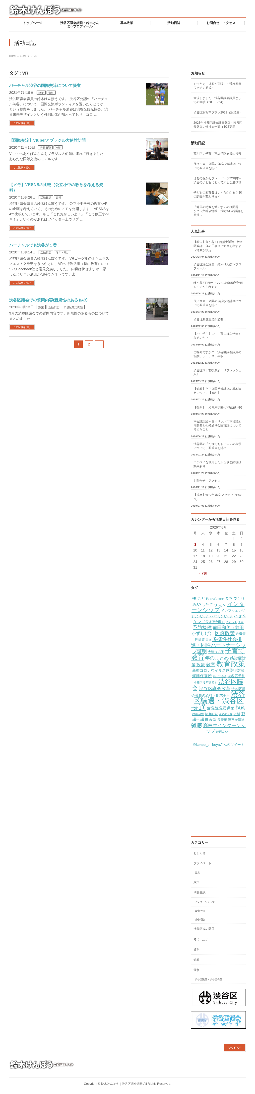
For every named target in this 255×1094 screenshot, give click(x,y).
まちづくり (235, 598)
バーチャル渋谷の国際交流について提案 (45, 85)
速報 (58, 147)
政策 (41, 92)
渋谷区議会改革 (214, 688)
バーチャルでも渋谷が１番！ (35, 245)
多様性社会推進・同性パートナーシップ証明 (218, 645)
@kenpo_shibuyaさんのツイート (218, 745)
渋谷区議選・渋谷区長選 (218, 700)
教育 (210, 664)
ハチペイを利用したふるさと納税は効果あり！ (217, 464)
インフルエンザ (233, 611)
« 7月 (203, 573)
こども (203, 598)
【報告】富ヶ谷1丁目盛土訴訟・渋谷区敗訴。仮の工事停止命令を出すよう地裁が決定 (218, 246)
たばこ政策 (217, 598)
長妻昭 (222, 720)
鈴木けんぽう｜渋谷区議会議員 (122, 1084)
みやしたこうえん (209, 604)
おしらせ (199, 853)
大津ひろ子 (216, 652)
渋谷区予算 (236, 676)
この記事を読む (22, 123)
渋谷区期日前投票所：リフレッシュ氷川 (217, 372)
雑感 (196, 725)
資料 (51, 92)
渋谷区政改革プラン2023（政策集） (217, 112)
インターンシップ (218, 607)
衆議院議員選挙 (221, 708)
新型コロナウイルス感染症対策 (218, 670)
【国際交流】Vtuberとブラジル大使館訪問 (47, 140)
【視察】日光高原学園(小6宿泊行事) (217, 407)
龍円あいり (223, 732)
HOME (13, 56)
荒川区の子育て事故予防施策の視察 (217, 153)
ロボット (231, 622)
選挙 (196, 970)
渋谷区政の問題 (73, 307)
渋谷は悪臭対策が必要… (209, 319)
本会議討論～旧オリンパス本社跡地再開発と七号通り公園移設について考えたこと (217, 425)
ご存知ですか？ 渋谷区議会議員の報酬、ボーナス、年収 (217, 354)
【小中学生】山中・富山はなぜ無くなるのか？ (217, 335)
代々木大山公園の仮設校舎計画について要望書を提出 (217, 166)
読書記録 (211, 714)
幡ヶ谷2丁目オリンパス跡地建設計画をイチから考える (218, 285)
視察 (241, 708)
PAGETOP (235, 1047)
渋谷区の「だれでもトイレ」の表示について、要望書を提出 (217, 446)
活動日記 (45, 147)
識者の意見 (226, 714)
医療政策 (225, 633)
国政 (208, 639)
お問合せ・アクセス (206, 480)
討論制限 (198, 714)
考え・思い (62, 252)
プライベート (202, 863)
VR (194, 598)
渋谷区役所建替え (205, 682)
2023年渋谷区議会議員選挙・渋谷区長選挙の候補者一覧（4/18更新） (217, 124)
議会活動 (200, 919)
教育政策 (230, 663)
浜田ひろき (220, 676)
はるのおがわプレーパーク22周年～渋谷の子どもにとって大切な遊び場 (217, 180)
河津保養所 (202, 676)
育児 (197, 872)
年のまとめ (217, 657)
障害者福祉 (236, 720)
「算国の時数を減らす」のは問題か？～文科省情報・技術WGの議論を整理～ (218, 211)
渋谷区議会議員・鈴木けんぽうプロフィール (217, 266)
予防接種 (202, 627)
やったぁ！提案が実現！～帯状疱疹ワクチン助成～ (217, 86)
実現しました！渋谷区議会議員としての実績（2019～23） (217, 100)
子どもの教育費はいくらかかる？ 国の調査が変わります (217, 194)
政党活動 (200, 910)
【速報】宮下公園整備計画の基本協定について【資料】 (217, 391)
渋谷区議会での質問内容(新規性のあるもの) (48, 300)
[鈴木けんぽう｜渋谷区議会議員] (46, 11)
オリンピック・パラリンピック (212, 616)
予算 (241, 622)
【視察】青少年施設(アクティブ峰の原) (217, 497)
